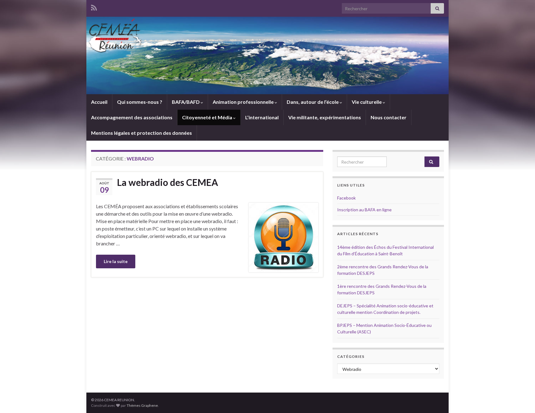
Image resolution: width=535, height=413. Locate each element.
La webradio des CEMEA (167, 182)
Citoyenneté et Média (207, 117)
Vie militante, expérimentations (324, 117)
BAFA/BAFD (186, 102)
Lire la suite (116, 261)
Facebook (346, 197)
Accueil (99, 102)
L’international (262, 117)
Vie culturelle (367, 102)
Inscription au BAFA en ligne (364, 209)
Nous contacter (389, 117)
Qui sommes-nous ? (139, 102)
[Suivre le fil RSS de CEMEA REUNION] (94, 6)
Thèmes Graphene (142, 405)
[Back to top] (521, 399)
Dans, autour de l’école (313, 102)
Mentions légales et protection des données (141, 133)
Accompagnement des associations (131, 117)
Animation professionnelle (244, 102)
